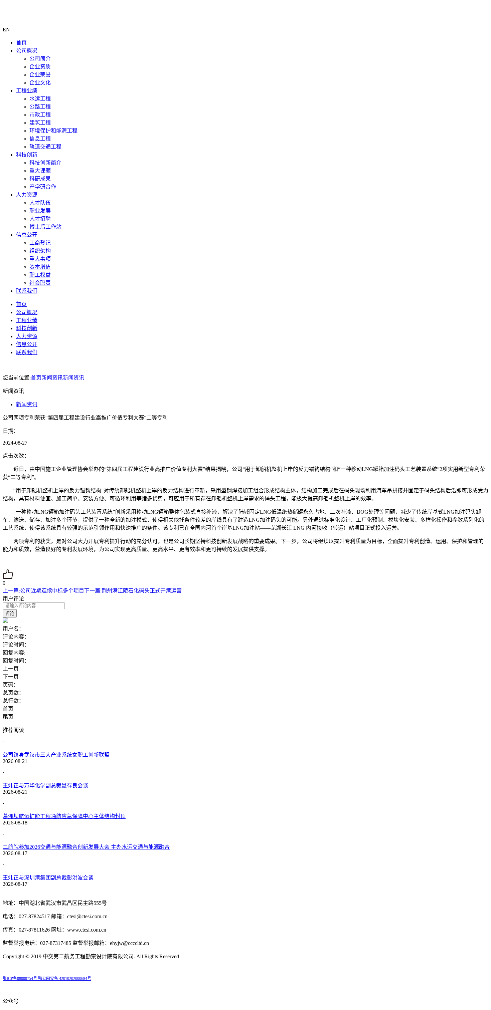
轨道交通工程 (45, 147)
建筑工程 (40, 122)
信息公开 (26, 235)
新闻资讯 (52, 378)
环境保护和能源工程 (53, 131)
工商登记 (40, 243)
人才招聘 (40, 219)
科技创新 (26, 155)
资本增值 (40, 267)
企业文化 (40, 82)
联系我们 (26, 291)
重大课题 (40, 171)
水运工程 (40, 98)
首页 (21, 42)
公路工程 (40, 106)
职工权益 (40, 275)
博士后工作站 (45, 227)
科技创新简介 (45, 163)
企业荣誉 (40, 74)
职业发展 (40, 211)
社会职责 (40, 283)
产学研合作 (42, 187)
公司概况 (26, 50)
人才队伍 (40, 203)
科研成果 (40, 179)
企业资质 (40, 66)
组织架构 (40, 251)
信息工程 (40, 139)
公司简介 (40, 58)
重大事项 (40, 259)
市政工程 (40, 114)
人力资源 (26, 195)
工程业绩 (26, 90)
